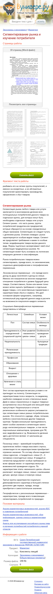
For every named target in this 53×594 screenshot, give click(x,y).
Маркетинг (33, 30)
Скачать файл (26, 175)
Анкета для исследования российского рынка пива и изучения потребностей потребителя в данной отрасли (26, 526)
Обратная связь (40, 593)
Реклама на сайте (41, 584)
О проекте (38, 581)
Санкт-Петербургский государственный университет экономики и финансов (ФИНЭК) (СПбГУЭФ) (25, 542)
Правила (37, 590)
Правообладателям (42, 587)
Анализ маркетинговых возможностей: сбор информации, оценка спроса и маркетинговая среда (24, 517)
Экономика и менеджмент (15, 30)
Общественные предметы (32, 558)
